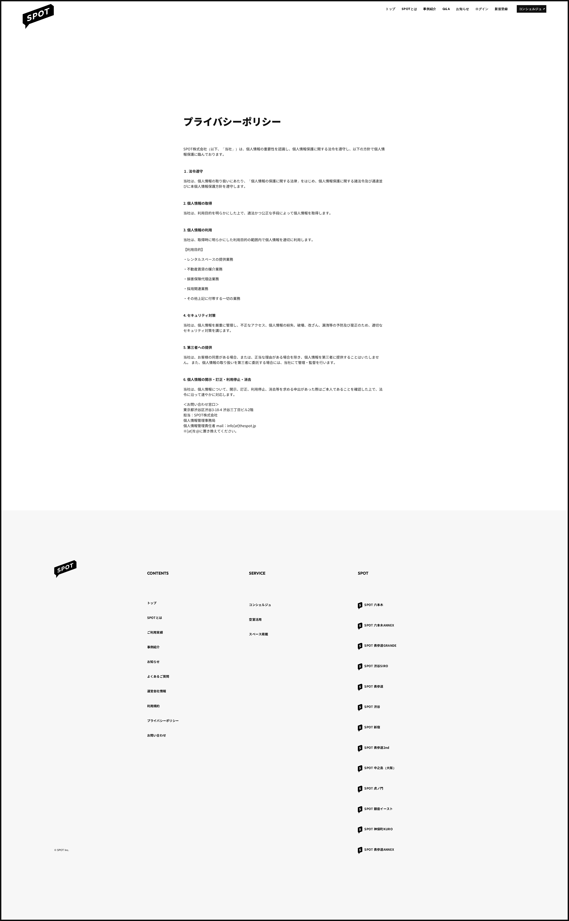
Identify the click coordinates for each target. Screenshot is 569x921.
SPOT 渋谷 (372, 706)
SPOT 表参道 (373, 686)
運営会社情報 (156, 691)
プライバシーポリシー (163, 720)
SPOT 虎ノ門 (373, 788)
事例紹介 (153, 647)
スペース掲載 (258, 634)
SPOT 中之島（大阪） (380, 767)
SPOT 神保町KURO (378, 829)
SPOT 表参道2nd (376, 747)
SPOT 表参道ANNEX (379, 849)
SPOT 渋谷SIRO (376, 666)
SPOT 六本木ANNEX (379, 625)
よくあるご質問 (158, 676)
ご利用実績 (155, 632)
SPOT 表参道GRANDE (380, 645)
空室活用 (255, 619)
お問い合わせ (156, 735)
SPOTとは (154, 617)
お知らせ (153, 661)
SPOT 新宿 (372, 727)
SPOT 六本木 (373, 604)
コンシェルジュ (260, 604)
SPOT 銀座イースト (378, 808)
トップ (152, 603)
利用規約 (153, 706)
